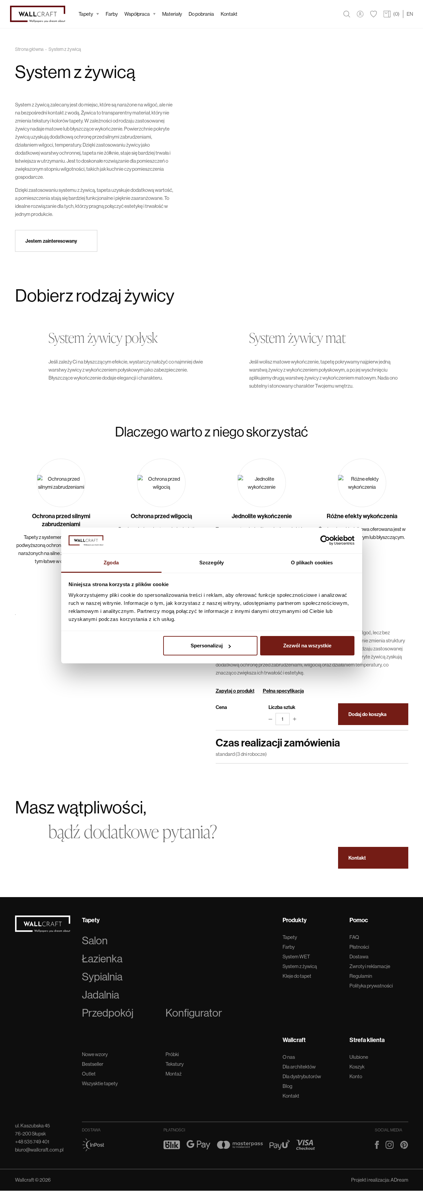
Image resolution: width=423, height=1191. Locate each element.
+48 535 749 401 (32, 1141)
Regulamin (360, 976)
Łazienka (102, 959)
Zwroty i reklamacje (369, 966)
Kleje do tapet (297, 976)
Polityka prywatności (371, 985)
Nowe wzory (95, 1054)
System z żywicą (300, 966)
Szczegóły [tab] (211, 562)
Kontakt (229, 14)
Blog (287, 1086)
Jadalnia (100, 995)
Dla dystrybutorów (302, 1076)
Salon (95, 941)
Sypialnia (102, 977)
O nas (289, 1057)
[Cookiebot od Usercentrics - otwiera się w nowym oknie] (325, 540)
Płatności (359, 947)
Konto (355, 1076)
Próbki (172, 1054)
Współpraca (137, 14)
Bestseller (92, 1064)
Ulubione (358, 1057)
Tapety (86, 14)
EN (410, 14)
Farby (112, 14)
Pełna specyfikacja (283, 691)
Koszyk (356, 1066)
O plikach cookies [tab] (312, 562)
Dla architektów (299, 1066)
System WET (296, 956)
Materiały (172, 14)
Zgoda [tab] (111, 562)
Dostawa (358, 956)
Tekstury (175, 1064)
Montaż (174, 1074)
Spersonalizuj (207, 645)
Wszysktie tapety (100, 1083)
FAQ (354, 937)
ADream (399, 1180)
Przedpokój (107, 1013)
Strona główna (29, 49)
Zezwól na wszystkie (307, 645)
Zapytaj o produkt (235, 691)
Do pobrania (201, 14)
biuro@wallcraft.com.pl (39, 1150)
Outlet (89, 1074)
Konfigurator (194, 1013)
